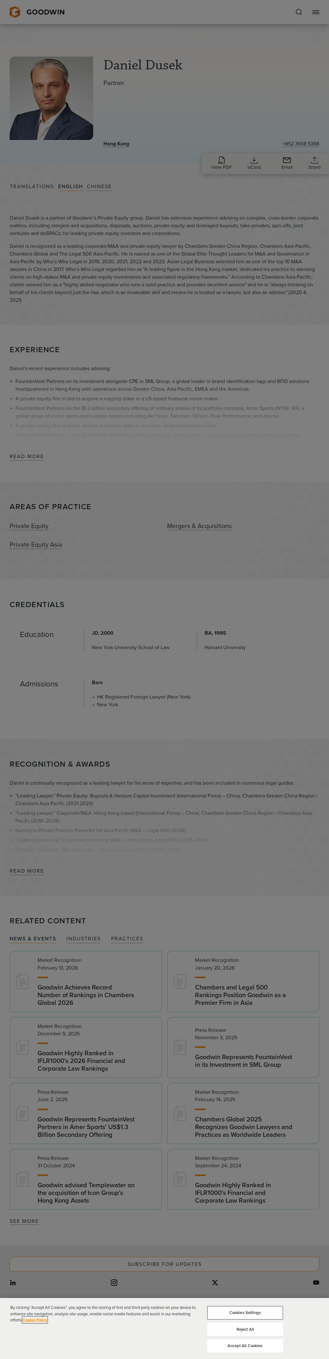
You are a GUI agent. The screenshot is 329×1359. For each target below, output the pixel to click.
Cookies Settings (245, 1313)
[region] (164, 1328)
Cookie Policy (34, 1320)
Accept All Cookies (244, 1346)
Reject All (245, 1329)
